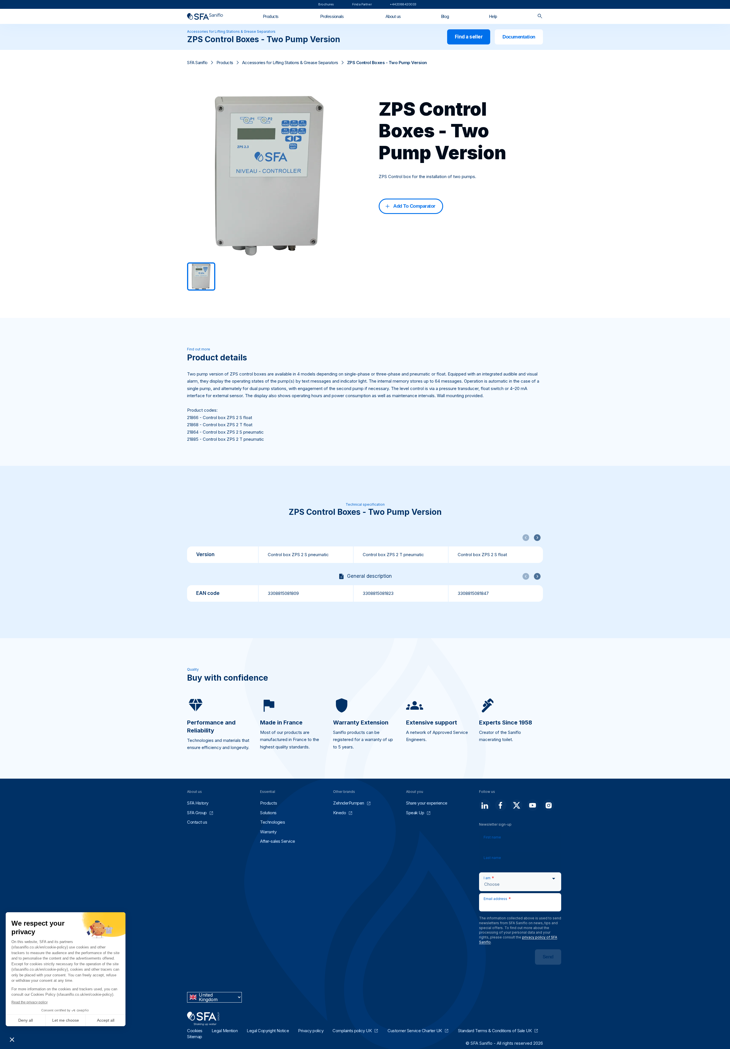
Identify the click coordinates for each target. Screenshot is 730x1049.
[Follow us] (484, 805)
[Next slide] (537, 537)
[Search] (540, 16)
